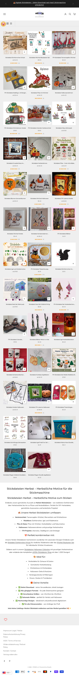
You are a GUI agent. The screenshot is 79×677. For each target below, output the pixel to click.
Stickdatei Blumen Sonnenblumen (15, 198)
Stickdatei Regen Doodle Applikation (39, 475)
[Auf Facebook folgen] (4, 661)
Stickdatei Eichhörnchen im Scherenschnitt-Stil (63, 269)
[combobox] (7, 672)
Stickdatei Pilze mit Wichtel (39, 93)
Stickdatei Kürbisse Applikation (39, 375)
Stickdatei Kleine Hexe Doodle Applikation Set (64, 443)
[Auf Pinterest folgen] (10, 661)
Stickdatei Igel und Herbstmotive (15, 269)
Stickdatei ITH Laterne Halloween (39, 407)
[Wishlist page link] (5, 619)
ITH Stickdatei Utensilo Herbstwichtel (39, 128)
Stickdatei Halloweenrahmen (64, 93)
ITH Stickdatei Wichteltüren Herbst (15, 128)
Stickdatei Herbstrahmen (39, 163)
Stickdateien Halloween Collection (37, 549)
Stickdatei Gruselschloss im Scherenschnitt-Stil (15, 163)
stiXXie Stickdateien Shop (41, 552)
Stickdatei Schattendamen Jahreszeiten (39, 234)
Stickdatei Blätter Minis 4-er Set (39, 339)
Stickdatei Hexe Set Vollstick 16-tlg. (39, 304)
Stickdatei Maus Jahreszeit (64, 128)
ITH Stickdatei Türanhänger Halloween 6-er (64, 407)
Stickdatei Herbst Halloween (15, 407)
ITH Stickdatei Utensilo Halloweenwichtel (15, 340)
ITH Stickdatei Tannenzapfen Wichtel (64, 57)
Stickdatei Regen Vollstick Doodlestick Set (15, 475)
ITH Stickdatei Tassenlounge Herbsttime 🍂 (39, 269)
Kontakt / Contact (9, 651)
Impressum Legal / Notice (12, 631)
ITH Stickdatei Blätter (63, 233)
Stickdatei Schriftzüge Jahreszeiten (15, 442)
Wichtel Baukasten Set (65, 542)
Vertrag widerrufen (10, 654)
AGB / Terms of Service (12, 641)
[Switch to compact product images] (11, 23)
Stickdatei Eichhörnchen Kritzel (15, 57)
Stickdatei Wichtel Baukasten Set (39, 57)
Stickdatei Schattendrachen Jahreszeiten (15, 375)
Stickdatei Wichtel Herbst (15, 233)
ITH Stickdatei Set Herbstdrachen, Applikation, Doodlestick (64, 304)
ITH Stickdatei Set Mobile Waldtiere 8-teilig (64, 375)
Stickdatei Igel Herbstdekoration (64, 339)
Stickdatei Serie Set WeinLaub (15, 304)
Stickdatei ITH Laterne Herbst (64, 198)
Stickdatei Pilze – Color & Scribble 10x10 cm (64, 163)
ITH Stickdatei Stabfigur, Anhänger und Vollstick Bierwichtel (15, 93)
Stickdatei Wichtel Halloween (39, 198)
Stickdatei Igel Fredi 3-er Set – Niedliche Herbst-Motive (39, 443)
